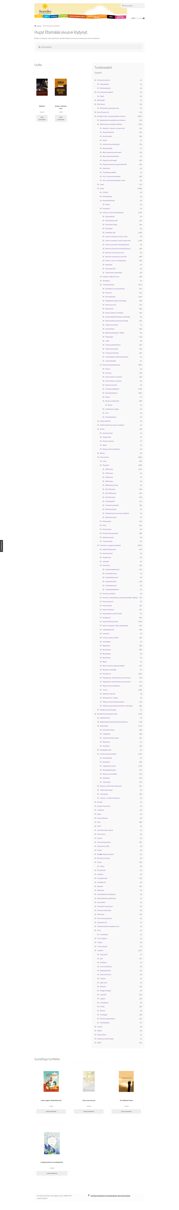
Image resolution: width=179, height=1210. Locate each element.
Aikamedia (101, 100)
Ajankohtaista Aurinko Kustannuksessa (114, 722)
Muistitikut (107, 658)
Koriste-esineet (108, 441)
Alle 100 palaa (110, 489)
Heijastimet (107, 437)
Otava (99, 862)
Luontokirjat (109, 329)
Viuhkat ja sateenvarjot (108, 710)
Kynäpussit (107, 618)
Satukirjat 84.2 (110, 269)
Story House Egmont (104, 918)
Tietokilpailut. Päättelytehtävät (116, 357)
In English (54, 15)
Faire (99, 822)
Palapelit (106, 465)
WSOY (99, 1043)
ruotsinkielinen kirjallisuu (106, 894)
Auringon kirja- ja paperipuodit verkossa (94, 16)
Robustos (100, 890)
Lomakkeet (107, 642)
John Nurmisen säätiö (105, 830)
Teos (99, 930)
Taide (107, 341)
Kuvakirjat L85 (110, 232)
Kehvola (103, 986)
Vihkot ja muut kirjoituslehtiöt (113, 702)
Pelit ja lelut (104, 457)
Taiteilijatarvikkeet (109, 172)
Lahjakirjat (106, 734)
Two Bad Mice (104, 1023)
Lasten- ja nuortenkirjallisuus (113, 212)
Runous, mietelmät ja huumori (111, 786)
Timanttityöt (107, 541)
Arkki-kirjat (104, 726)
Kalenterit (106, 565)
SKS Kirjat (100, 914)
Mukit (105, 445)
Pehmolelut (107, 521)
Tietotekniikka (110, 361)
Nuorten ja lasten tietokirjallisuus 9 (118, 248)
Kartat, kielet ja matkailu (114, 313)
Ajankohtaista (105, 718)
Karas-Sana (101, 834)
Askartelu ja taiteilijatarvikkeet (111, 124)
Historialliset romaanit (113, 377)
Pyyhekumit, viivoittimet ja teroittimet (117, 678)
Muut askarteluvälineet (111, 156)
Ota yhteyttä (1, 546)
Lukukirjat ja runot (109, 766)
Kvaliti (99, 850)
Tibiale (99, 942)
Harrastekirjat (110, 297)
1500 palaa (109, 473)
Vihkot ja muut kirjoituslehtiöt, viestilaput (118, 706)
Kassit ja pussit (108, 601)
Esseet (107, 369)
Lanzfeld (103, 995)
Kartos (99, 838)
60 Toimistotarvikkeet (105, 92)
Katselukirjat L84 (111, 220)
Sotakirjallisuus (110, 417)
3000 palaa (109, 481)
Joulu (102, 184)
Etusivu (37, 15)
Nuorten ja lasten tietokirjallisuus (117, 245)
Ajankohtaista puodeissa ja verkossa (112, 120)
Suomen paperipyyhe (107, 1019)
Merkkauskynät (105, 88)
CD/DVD (105, 192)
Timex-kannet (102, 946)
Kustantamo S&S (103, 846)
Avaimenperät (108, 433)
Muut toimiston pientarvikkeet (114, 666)
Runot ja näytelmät (112, 401)
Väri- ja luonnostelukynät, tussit (114, 180)
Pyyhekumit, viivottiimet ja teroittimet (117, 682)
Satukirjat (108, 265)
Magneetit (106, 646)
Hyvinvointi (109, 309)
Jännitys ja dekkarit (112, 389)
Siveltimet (106, 168)
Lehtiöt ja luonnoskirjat (111, 144)
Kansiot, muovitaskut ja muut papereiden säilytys (120, 597)
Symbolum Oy (102, 922)
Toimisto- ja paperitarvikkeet (110, 545)
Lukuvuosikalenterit (112, 569)
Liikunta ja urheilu (111, 325)
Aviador (100, 802)
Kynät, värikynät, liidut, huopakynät (115, 626)
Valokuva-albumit (109, 694)
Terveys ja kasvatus (112, 353)
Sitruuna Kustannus (104, 910)
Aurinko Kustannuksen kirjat (107, 714)
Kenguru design (105, 991)
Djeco (99, 814)
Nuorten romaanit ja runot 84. (116, 257)
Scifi (106, 413)
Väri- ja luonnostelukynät (112, 176)
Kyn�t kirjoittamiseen (105, 854)
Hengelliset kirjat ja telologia (115, 301)
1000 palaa (109, 469)
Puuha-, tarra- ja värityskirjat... (116, 260)
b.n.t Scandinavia (106, 966)
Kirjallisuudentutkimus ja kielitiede (117, 317)
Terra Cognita (102, 938)
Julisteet (106, 561)
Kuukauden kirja (105, 750)
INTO (99, 826)
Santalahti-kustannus (105, 906)
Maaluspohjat (107, 148)
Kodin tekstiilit (105, 421)
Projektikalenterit (111, 577)
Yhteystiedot (62, 15)
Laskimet (106, 633)
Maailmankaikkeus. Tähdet (114, 333)
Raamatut (106, 742)
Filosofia (108, 293)
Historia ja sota (110, 305)
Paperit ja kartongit (110, 160)
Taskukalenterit (111, 585)
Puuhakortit (101, 882)
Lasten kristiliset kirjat (111, 738)
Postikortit (107, 674)
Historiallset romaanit (113, 381)
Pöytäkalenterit (111, 573)
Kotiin (102, 429)
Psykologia (109, 337)
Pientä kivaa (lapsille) (110, 533)
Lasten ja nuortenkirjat (108, 754)
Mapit (102, 96)
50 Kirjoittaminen (103, 80)
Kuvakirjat (106, 208)
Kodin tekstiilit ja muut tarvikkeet (112, 425)
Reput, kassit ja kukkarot (111, 449)
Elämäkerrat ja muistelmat (115, 289)
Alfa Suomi (101, 104)
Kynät (105, 140)
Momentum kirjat (103, 858)
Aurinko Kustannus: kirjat (77, 15)
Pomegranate (102, 878)
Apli (101, 958)
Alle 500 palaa (110, 497)
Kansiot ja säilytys (109, 593)
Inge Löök (103, 983)
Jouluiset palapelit (112, 505)
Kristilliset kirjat (111, 224)
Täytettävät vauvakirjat (113, 273)
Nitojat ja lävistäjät (109, 670)
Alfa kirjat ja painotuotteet (109, 108)
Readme (100, 886)
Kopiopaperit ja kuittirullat (112, 613)
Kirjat (102, 188)
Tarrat (105, 690)
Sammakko (101, 902)
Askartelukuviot (108, 132)
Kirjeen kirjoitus (108, 610)
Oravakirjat (104, 934)
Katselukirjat (107, 196)
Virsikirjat (106, 746)
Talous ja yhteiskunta (112, 345)
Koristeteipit (107, 136)
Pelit (104, 525)
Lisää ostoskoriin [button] (41, 118)
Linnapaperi (104, 1003)
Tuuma (99, 1027)
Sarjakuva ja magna (112, 409)
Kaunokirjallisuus (109, 200)
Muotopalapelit (111, 509)
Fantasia (108, 373)
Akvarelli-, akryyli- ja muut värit (114, 128)
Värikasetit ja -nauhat (110, 698)
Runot (107, 204)
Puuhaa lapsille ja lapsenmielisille (115, 164)
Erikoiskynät (104, 84)
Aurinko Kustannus (47, 5)
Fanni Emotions (105, 974)
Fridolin (102, 978)
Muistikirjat (107, 650)
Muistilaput (107, 654)
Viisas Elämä (101, 1035)
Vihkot (99, 1031)
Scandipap (103, 1015)
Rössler (102, 1011)
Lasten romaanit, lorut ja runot (116, 236)
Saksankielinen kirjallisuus (106, 898)
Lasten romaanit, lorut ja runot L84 (117, 240)
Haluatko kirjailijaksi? (119, 16)
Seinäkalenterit (110, 581)
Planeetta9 (101, 870)
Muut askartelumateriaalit (112, 152)
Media (109, 15)
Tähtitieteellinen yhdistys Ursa (108, 926)
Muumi (102, 453)
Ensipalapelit (110, 501)
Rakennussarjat (110, 517)
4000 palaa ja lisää (111, 485)
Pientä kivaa (107, 529)
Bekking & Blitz (105, 970)
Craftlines (100, 810)
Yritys (45, 15)
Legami (102, 999)
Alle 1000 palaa (110, 493)
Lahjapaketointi (108, 630)
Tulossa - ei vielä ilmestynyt (110, 798)
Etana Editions (102, 818)
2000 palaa (109, 477)
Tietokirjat (106, 782)
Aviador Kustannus (103, 806)
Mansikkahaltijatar (109, 770)
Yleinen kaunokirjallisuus (111, 365)
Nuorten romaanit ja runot (114, 253)
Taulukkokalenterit (112, 589)
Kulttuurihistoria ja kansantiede (116, 321)
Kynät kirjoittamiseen (110, 621)
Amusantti (104, 954)
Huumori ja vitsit (111, 385)
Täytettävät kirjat (111, 349)
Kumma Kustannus (104, 842)
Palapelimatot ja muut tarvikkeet (117, 513)
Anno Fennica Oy (103, 112)
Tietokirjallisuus (108, 285)
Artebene (103, 962)
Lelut (104, 461)
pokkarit (100, 874)
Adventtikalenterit (109, 549)
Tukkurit (100, 950)
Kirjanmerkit (107, 605)
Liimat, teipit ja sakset (111, 638)
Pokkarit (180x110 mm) (111, 277)
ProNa (102, 1006)
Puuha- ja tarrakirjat (110, 774)
